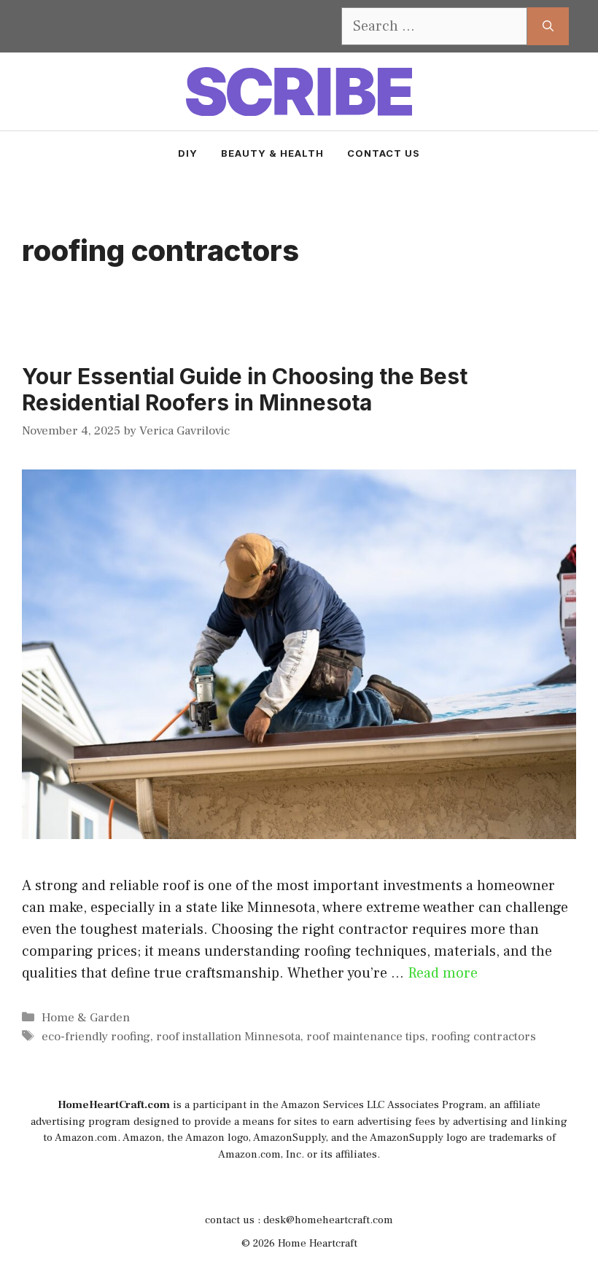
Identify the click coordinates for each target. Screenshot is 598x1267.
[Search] (548, 26)
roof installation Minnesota (228, 1037)
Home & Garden (86, 1018)
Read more (443, 973)
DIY (188, 153)
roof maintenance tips (365, 1037)
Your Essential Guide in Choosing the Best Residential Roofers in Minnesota (244, 389)
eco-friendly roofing (96, 1037)
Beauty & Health (272, 153)
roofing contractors (483, 1037)
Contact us (383, 153)
